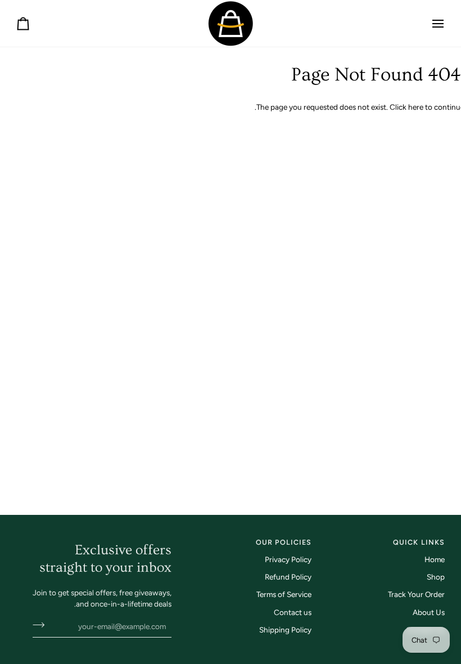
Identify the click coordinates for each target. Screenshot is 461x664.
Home (434, 559)
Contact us (292, 612)
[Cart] (33, 23)
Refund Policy (288, 576)
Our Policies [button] (284, 542)
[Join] (42, 625)
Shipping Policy (285, 629)
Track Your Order (416, 594)
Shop (436, 576)
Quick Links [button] (419, 542)
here (415, 106)
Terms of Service (283, 594)
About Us (429, 612)
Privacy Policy (288, 559)
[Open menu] (428, 23)
